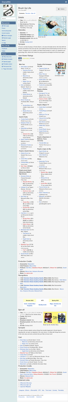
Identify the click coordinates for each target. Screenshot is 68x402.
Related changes (7, 59)
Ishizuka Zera (26, 134)
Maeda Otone (26, 111)
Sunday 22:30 (29, 42)
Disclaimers (39, 397)
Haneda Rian (26, 207)
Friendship (61, 390)
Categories (21, 390)
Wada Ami (25, 76)
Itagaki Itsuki (26, 239)
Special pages (7, 61)
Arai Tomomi (53, 374)
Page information (7, 69)
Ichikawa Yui (24, 187)
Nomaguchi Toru (43, 93)
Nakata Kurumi (25, 153)
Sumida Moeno (27, 105)
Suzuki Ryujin (42, 129)
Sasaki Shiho (42, 79)
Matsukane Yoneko (26, 145)
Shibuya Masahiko (38, 374)
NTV (39, 390)
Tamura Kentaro (43, 187)
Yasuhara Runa (27, 70)
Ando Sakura (24, 66)
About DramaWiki (30, 397)
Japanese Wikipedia (25, 386)
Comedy (54, 390)
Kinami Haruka (25, 100)
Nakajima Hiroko (25, 123)
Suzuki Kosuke (25, 253)
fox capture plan (28, 273)
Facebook (4, 48)
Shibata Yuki (53, 267)
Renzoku (27, 13)
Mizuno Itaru (28, 271)
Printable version (7, 64)
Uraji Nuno (24, 213)
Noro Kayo (24, 196)
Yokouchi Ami (42, 118)
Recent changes (7, 35)
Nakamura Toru (43, 114)
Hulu (43, 390)
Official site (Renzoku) (26, 383)
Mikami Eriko (32, 266)
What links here (7, 57)
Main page (6, 26)
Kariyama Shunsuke (38, 271)
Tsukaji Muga (42, 110)
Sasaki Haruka (43, 131)
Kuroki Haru (42, 167)
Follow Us (5, 46)
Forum (3, 28)
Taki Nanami (26, 233)
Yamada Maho (43, 143)
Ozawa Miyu (26, 202)
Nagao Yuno (26, 81)
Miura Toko (42, 74)
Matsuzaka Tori (43, 161)
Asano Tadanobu (43, 192)
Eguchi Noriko (42, 151)
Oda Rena (28, 267)
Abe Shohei (42, 122)
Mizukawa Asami (25, 229)
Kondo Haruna (24, 362)
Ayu (40, 202)
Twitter (3, 51)
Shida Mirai (24, 128)
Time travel (48, 390)
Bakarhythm (31, 264)
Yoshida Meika (25, 162)
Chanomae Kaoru (28, 374)
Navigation (5, 23)
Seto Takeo (24, 166)
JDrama (27, 390)
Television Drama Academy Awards (33, 278)
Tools (4, 54)
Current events (6, 33)
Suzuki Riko (44, 183)
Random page (7, 38)
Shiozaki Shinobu (27, 182)
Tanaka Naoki (24, 119)
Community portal (6, 30)
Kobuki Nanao (26, 94)
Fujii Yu (25, 250)
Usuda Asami (42, 107)
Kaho (22, 85)
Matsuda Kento (38, 291)
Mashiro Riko (44, 172)
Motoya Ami (44, 178)
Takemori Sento (43, 68)
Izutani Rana (24, 158)
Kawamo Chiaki (43, 99)
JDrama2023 (33, 390)
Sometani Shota (25, 176)
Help (4, 43)
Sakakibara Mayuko (37, 267)
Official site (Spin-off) (25, 385)
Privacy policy (21, 397)
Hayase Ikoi (26, 88)
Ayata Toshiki (24, 139)
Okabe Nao (42, 125)
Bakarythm (42, 196)
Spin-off (33, 13)
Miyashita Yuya (25, 244)
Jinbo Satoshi (42, 155)
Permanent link (7, 66)
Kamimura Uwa (27, 191)
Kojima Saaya (26, 224)
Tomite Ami (42, 85)
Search (4, 40)
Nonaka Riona (26, 218)
